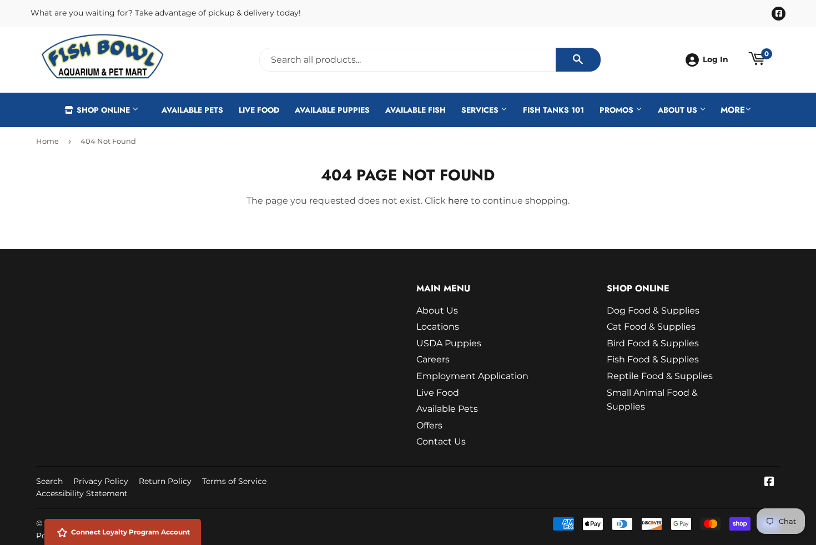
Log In (715, 59)
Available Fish (415, 109)
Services (481, 109)
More (733, 110)
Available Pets (192, 109)
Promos (618, 109)
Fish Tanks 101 (553, 109)
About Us (678, 109)
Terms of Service (234, 481)
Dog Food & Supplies (653, 310)
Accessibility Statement (82, 493)
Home (47, 141)
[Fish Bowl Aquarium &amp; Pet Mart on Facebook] (769, 482)
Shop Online (103, 109)
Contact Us (441, 441)
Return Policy (165, 481)
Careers (433, 359)
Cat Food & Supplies (651, 326)
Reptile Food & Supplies (660, 376)
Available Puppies (332, 109)
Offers (429, 425)
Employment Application (472, 376)
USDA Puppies (448, 343)
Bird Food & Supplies (653, 343)
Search (49, 481)
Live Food (259, 109)
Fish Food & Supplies (653, 359)
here (458, 200)
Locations (437, 326)
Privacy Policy (100, 481)
